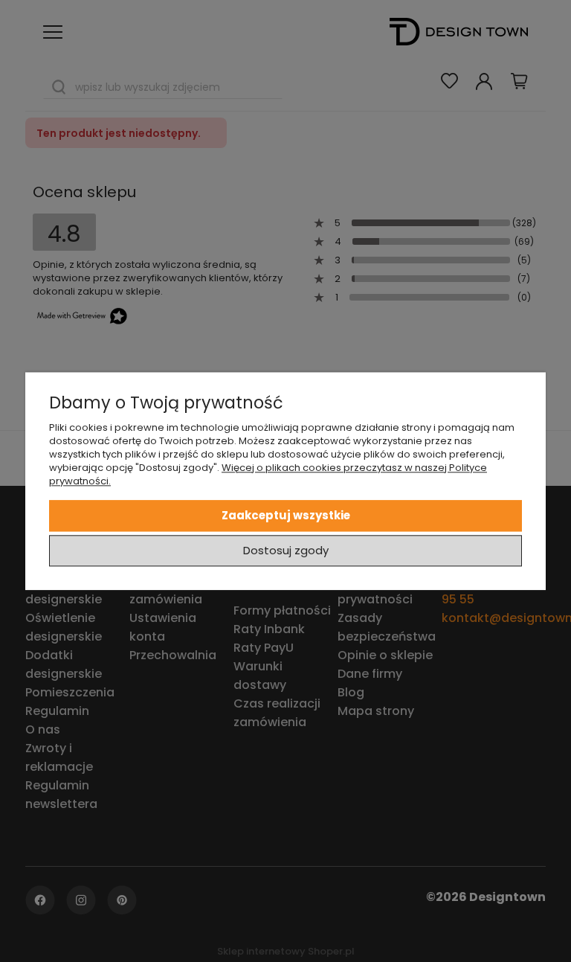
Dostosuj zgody (286, 550)
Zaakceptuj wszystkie (286, 515)
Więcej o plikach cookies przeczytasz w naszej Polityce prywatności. (268, 474)
